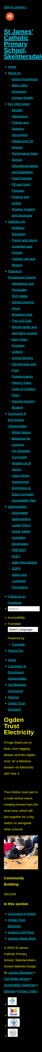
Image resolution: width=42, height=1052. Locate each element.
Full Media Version (17, 978)
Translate (18, 644)
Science (13, 697)
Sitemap (9, 991)
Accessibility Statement (20, 985)
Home (12, 660)
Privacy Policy (28, 991)
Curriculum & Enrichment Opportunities (17, 672)
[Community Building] (21, 868)
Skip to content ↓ (15, 7)
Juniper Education (20, 972)
